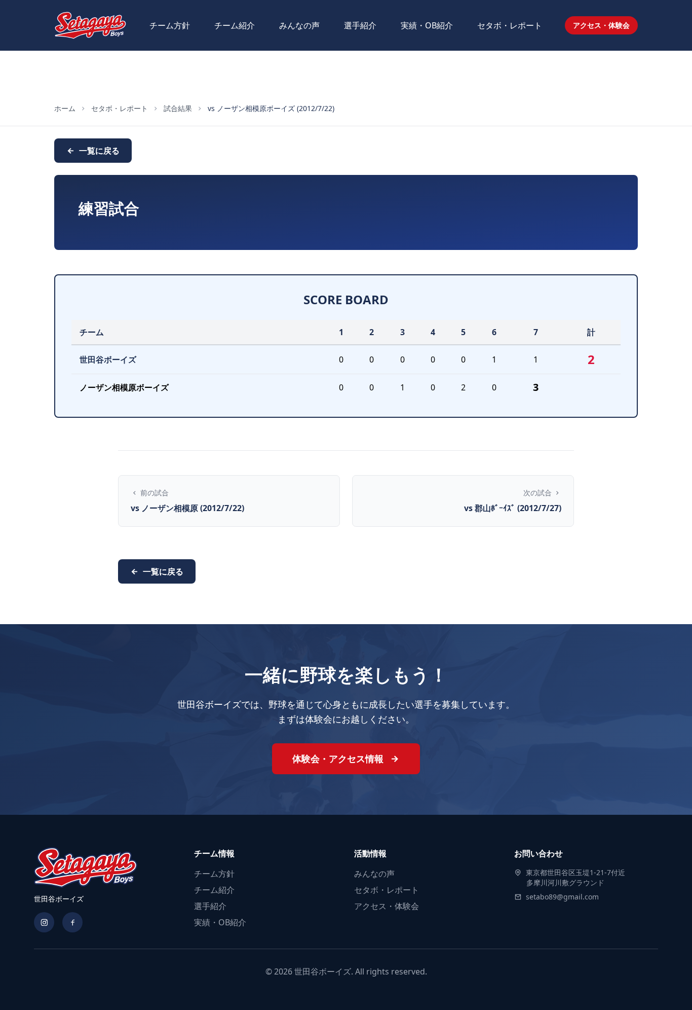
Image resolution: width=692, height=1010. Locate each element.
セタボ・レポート (509, 25)
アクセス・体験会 (601, 25)
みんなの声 (299, 25)
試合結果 (178, 108)
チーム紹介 (234, 25)
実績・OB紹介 (427, 25)
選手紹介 (360, 25)
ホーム (64, 108)
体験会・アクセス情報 (339, 758)
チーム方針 (169, 25)
